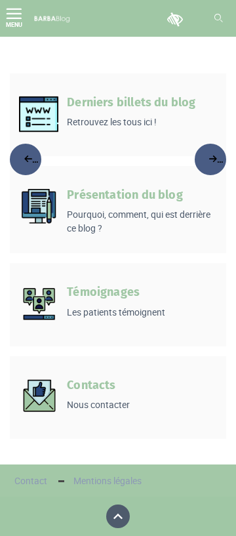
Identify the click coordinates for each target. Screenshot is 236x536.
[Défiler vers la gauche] (25, 159)
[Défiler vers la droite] (210, 159)
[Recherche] (218, 18)
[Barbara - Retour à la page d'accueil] (52, 18)
